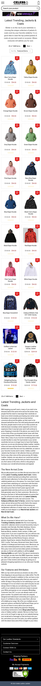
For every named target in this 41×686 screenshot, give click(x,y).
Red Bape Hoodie (31, 245)
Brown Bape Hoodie (31, 111)
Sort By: (13, 51)
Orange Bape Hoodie (10, 111)
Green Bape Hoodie (30, 144)
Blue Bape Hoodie (10, 212)
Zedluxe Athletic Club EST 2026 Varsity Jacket (30, 315)
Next (28, 46)
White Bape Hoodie (30, 279)
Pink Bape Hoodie (10, 178)
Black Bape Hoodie (10, 245)
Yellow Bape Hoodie (31, 77)
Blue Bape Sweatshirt (10, 313)
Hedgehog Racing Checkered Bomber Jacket (10, 382)
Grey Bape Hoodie (10, 144)
